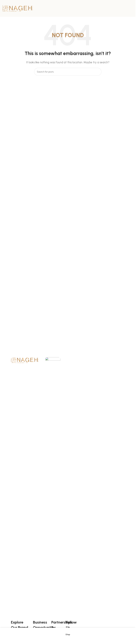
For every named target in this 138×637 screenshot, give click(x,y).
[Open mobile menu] (132, 8)
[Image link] (25, 359)
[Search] (97, 72)
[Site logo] (18, 8)
